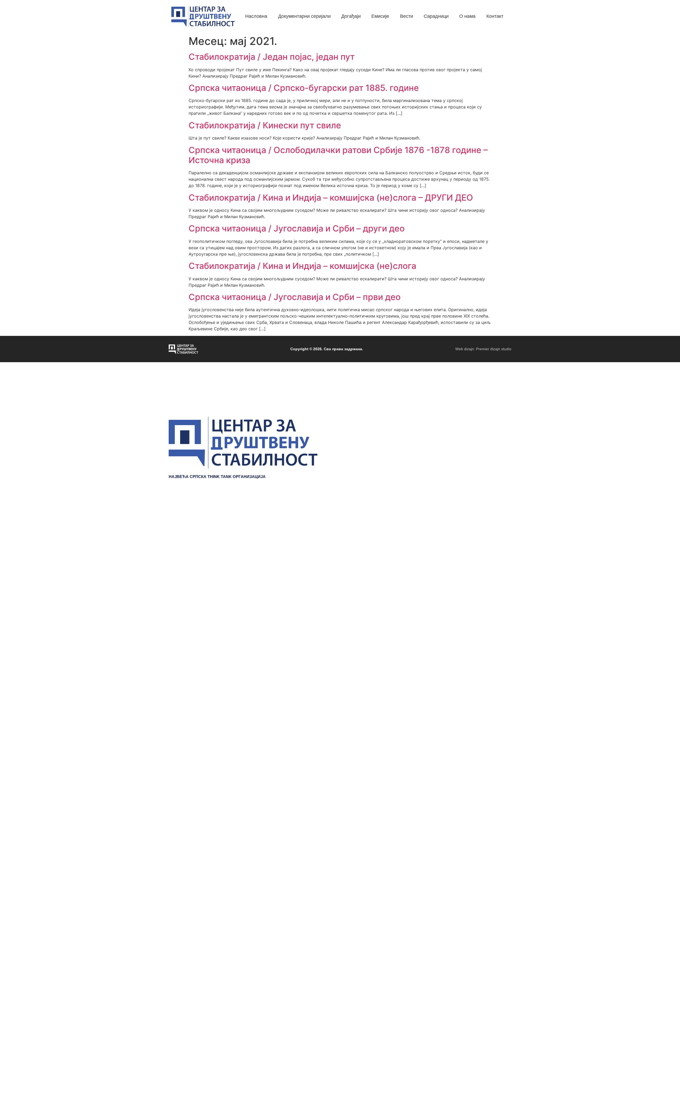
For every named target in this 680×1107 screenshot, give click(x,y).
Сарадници (498, 546)
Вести (504, 538)
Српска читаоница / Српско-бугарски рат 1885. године (304, 88)
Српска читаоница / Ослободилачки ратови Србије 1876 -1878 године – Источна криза (338, 155)
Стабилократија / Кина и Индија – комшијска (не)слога (302, 266)
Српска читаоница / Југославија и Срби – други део (297, 228)
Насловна (500, 506)
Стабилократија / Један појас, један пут (272, 57)
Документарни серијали (485, 514)
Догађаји (501, 522)
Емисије (502, 530)
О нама (503, 554)
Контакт (502, 562)
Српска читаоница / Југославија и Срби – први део (295, 297)
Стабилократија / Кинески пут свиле (265, 125)
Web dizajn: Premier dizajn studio (483, 349)
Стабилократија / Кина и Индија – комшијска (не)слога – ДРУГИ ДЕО (331, 197)
